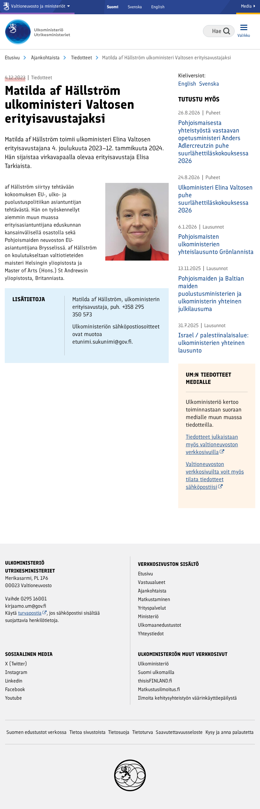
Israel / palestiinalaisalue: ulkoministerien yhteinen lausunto (213, 342)
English (158, 6)
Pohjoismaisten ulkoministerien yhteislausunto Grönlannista (216, 244)
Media (247, 6)
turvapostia (30, 613)
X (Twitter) (16, 664)
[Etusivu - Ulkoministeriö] (40, 31)
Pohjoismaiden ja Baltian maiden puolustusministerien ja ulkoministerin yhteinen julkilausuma (211, 294)
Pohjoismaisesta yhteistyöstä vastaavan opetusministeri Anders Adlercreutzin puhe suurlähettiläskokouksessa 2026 (213, 142)
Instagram (16, 672)
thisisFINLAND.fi (155, 681)
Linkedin (13, 681)
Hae (226, 31)
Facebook (15, 689)
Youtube (13, 698)
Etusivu (12, 58)
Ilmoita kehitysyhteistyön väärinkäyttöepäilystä (187, 698)
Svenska (135, 6)
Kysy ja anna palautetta (229, 732)
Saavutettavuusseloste (179, 732)
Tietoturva (142, 732)
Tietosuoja (118, 732)
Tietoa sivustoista (87, 732)
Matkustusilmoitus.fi (159, 689)
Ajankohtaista (45, 58)
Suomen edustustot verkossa (36, 732)
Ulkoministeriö (153, 664)
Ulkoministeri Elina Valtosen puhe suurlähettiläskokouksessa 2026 (215, 199)
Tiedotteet (81, 58)
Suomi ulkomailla (156, 672)
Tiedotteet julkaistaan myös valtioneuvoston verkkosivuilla (212, 444)
